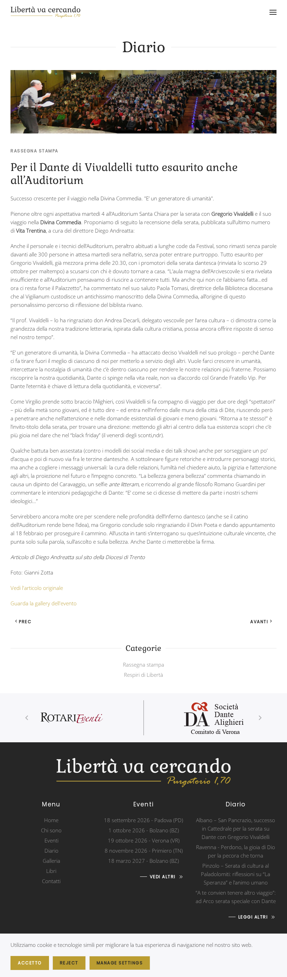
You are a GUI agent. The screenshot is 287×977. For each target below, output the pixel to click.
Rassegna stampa (34, 151)
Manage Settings (120, 963)
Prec (25, 622)
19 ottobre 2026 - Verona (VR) (144, 840)
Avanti (259, 622)
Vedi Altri (163, 877)
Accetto (30, 963)
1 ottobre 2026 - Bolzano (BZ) (143, 830)
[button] (273, 12)
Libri (51, 870)
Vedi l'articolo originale (36, 587)
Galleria (51, 860)
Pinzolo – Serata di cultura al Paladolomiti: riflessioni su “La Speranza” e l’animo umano (235, 874)
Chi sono (51, 830)
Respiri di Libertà (143, 674)
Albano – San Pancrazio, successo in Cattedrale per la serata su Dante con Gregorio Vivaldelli (235, 828)
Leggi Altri (253, 917)
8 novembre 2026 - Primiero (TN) (144, 850)
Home (51, 820)
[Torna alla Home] (45, 12)
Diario (51, 850)
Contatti (51, 881)
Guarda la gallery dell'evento (43, 603)
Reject (69, 963)
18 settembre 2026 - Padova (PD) (143, 820)
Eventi (51, 840)
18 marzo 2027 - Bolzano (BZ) (143, 860)
